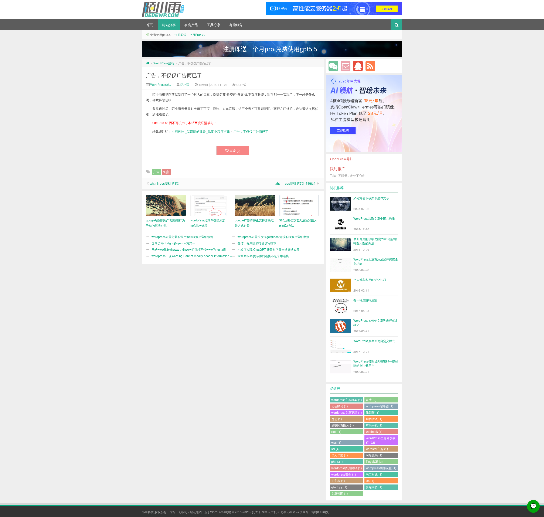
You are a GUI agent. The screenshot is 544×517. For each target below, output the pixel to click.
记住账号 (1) (339, 406)
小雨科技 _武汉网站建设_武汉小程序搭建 (200, 131)
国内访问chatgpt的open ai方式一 (173, 243)
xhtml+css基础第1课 (164, 183)
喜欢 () (235, 150)
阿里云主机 (269, 512)
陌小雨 (184, 84)
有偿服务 (236, 24)
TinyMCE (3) (374, 461)
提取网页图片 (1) (342, 425)
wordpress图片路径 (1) (346, 468)
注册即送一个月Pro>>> (189, 35)
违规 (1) (336, 419)
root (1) (336, 431)
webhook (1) (374, 431)
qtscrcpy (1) (339, 487)
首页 (149, 24)
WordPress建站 (163, 63)
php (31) (337, 461)
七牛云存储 (287, 512)
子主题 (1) (338, 481)
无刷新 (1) (372, 412)
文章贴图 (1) (339, 493)
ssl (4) (335, 449)
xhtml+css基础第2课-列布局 (295, 183)
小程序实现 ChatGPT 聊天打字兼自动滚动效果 (268, 249)
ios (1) (370, 481)
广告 (156, 172)
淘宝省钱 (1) (374, 474)
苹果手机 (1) (374, 425)
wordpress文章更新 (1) (346, 412)
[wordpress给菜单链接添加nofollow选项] (210, 205)
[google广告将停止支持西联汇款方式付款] (255, 205)
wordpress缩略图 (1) (379, 406)
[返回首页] (147, 63)
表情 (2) (371, 400)
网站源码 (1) (374, 455)
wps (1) (336, 442)
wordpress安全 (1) (343, 474)
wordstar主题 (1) (377, 449)
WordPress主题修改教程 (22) (380, 440)
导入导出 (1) (339, 455)
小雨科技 (148, 512)
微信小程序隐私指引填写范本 (257, 243)
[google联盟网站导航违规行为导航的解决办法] (166, 205)
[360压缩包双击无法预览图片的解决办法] (299, 205)
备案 (166, 172)
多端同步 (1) (374, 487)
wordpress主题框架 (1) (346, 400)
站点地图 (196, 512)
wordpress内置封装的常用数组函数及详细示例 (182, 237)
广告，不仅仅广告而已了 (174, 75)
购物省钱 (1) (374, 419)
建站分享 (169, 24)
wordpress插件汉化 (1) (381, 468)
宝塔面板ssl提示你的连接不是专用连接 (263, 256)
